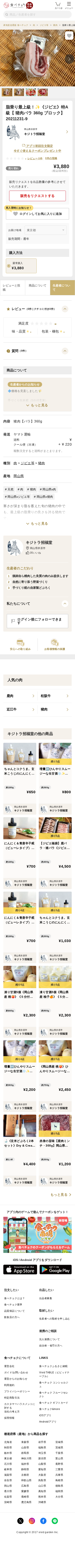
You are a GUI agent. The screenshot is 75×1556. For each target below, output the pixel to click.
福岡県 (59, 1491)
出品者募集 (45, 1298)
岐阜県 (8, 1469)
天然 (11, 489)
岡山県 (19, 476)
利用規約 (9, 1385)
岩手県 (42, 1442)
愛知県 (42, 1469)
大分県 (59, 1496)
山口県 (42, 1485)
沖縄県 (42, 1502)
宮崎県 (8, 1502)
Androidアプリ (47, 1421)
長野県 (59, 1463)
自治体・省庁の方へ (50, 1345)
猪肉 (41, 463)
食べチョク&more (49, 1409)
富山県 (59, 1458)
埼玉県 (42, 1453)
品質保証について (14, 1310)
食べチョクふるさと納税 (53, 1366)
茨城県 (59, 1447)
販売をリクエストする (37, 196)
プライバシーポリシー (17, 1391)
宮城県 (59, 1442)
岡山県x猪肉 (45, 496)
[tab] (12, 287)
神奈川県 (26, 1458)
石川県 (8, 1463)
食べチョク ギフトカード (53, 1402)
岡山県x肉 (49, 489)
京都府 (25, 1474)
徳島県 (59, 1485)
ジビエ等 (27, 463)
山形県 (25, 1447)
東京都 (8, 1458)
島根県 (59, 1480)
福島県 (42, 1447)
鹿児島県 (26, 1502)
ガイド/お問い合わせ (16, 1372)
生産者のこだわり (20, 568)
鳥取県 (42, 1480)
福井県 (25, 1463)
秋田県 (8, 1447)
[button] (37, 321)
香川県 (8, 1491)
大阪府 (42, 1474)
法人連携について (49, 1339)
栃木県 (8, 1453)
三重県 (59, 1469)
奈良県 (8, 1480)
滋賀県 (8, 1474)
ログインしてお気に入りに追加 (41, 213)
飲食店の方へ (12, 1317)
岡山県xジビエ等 (19, 496)
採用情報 (9, 1417)
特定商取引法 (12, 1397)
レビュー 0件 (35, 158)
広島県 (25, 1485)
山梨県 (42, 1463)
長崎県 (25, 1496)
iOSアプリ (45, 1415)
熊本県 (42, 1496)
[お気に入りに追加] (69, 35)
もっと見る (39, 405)
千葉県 (59, 1453)
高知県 (42, 1491)
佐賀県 (8, 1496)
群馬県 (25, 1453)
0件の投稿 (51, 158)
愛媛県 (25, 1491)
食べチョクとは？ (14, 1298)
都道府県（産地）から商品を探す (26, 1434)
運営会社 (9, 1366)
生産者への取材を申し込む (54, 1318)
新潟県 (42, 1458)
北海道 (8, 1442)
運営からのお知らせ (16, 1378)
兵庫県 (59, 1474)
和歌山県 (26, 1480)
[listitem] (20, 696)
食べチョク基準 (13, 1304)
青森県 (25, 1442)
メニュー (69, 8)
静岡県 (25, 1469)
